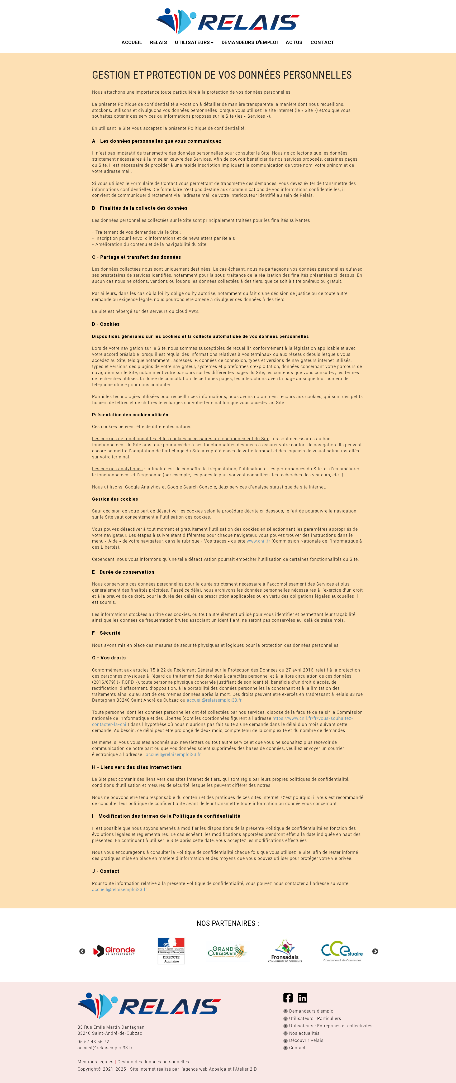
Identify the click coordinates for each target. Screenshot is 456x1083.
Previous (81, 950)
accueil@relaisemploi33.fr (214, 700)
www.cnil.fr (258, 541)
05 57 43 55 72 (93, 1041)
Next (374, 950)
